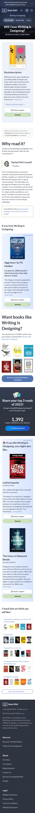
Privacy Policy (8, 799)
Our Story (6, 760)
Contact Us (7, 772)
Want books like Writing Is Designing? (17, 322)
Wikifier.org (19, 713)
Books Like (20, 20)
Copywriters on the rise (12, 648)
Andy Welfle (25, 34)
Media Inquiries (9, 768)
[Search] (21, 10)
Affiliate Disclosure (10, 795)
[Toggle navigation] (31, 10)
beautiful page (16, 408)
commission (8, 133)
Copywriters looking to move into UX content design (17, 620)
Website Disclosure (10, 807)
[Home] (9, 10)
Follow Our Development (12, 746)
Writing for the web (11, 677)
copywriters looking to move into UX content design (16, 211)
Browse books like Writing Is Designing (17, 379)
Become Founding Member (13, 777)
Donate (5, 781)
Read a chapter (18, 110)
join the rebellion (12, 135)
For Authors (7, 764)
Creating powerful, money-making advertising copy (16, 662)
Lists (28, 20)
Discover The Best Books (12, 742)
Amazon (18, 115)
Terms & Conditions (10, 803)
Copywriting (8, 634)
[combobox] (21, 10)
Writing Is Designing (17, 16)
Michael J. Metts (14, 34)
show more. (18, 99)
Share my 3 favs (19, 428)
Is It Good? (9, 20)
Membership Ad (27, 235)
